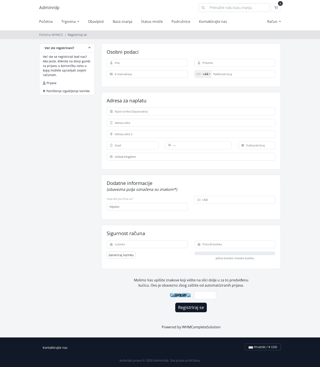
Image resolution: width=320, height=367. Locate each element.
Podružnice (181, 21)
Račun (272, 21)
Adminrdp (49, 7)
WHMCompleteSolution (201, 327)
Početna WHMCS (51, 35)
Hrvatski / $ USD (265, 347)
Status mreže (152, 21)
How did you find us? (120, 199)
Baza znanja (122, 21)
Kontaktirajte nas (213, 21)
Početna (46, 21)
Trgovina (69, 21)
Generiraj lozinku (121, 255)
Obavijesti (96, 21)
